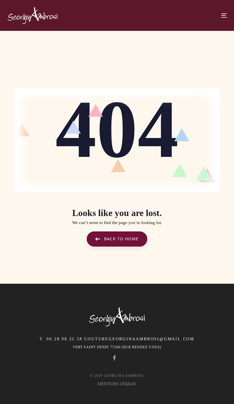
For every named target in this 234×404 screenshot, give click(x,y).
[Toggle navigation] (170, 15)
